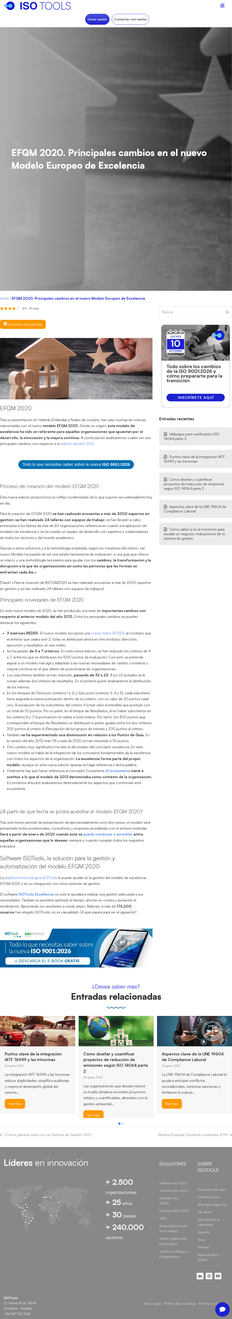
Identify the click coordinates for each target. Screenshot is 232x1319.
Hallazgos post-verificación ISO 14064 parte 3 (191, 436)
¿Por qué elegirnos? (212, 1204)
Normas (203, 1247)
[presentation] (2, 1124)
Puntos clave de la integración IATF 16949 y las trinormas (194, 459)
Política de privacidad (180, 1303)
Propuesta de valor (212, 1189)
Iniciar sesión (97, 19)
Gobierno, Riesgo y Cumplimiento (173, 1253)
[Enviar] (227, 312)
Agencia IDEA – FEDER (209, 1257)
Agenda (203, 1232)
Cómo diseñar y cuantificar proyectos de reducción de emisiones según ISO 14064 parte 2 (194, 484)
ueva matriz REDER (108, 633)
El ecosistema (118, 770)
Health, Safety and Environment (172, 1241)
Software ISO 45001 (169, 1200)
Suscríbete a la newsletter (209, 1222)
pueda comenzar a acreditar (108, 834)
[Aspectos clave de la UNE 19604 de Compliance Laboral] (194, 1030)
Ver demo (205, 1212)
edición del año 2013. (77, 443)
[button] (119, 1123)
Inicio (4, 298)
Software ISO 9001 (173, 1183)
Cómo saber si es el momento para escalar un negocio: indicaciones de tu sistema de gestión (194, 534)
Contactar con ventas (130, 19)
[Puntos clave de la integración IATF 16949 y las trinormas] (37, 1030)
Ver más (15, 1103)
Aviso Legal (152, 1303)
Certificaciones (209, 1197)
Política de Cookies (213, 1303)
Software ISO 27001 (174, 1211)
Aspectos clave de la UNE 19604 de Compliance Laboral (195, 508)
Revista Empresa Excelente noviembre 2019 (193, 1134)
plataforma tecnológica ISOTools (31, 877)
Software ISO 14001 (173, 1191)
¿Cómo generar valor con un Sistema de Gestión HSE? (48, 1134)
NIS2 (162, 1218)
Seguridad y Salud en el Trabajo (172, 1228)
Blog (201, 1239)
